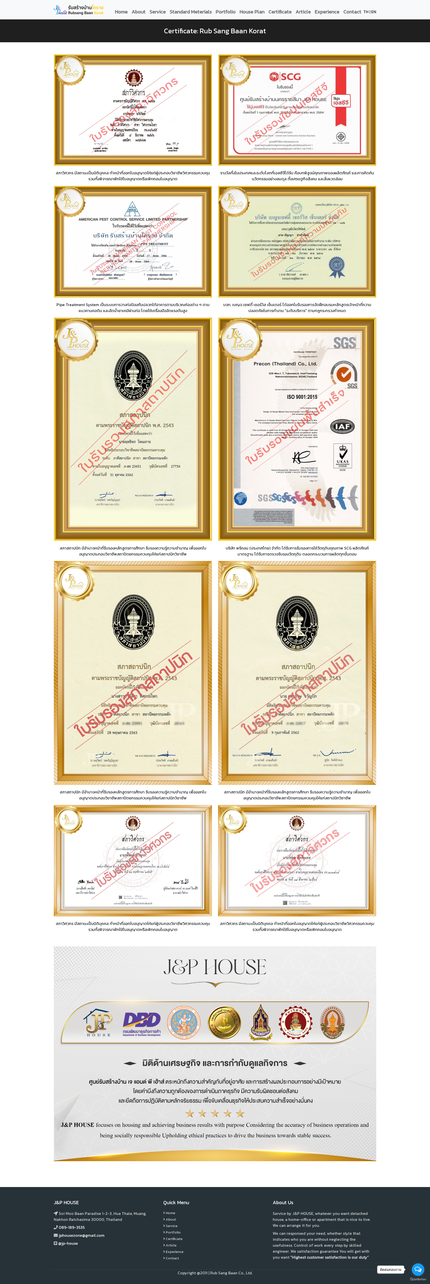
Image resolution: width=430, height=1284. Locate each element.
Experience (327, 11)
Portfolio (226, 11)
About (139, 11)
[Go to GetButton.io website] (418, 1279)
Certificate (280, 11)
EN (373, 12)
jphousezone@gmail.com (82, 1235)
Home (121, 11)
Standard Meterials (191, 11)
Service (158, 11)
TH (366, 12)
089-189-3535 (72, 1227)
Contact (352, 11)
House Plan (252, 11)
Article (303, 11)
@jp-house (68, 1243)
